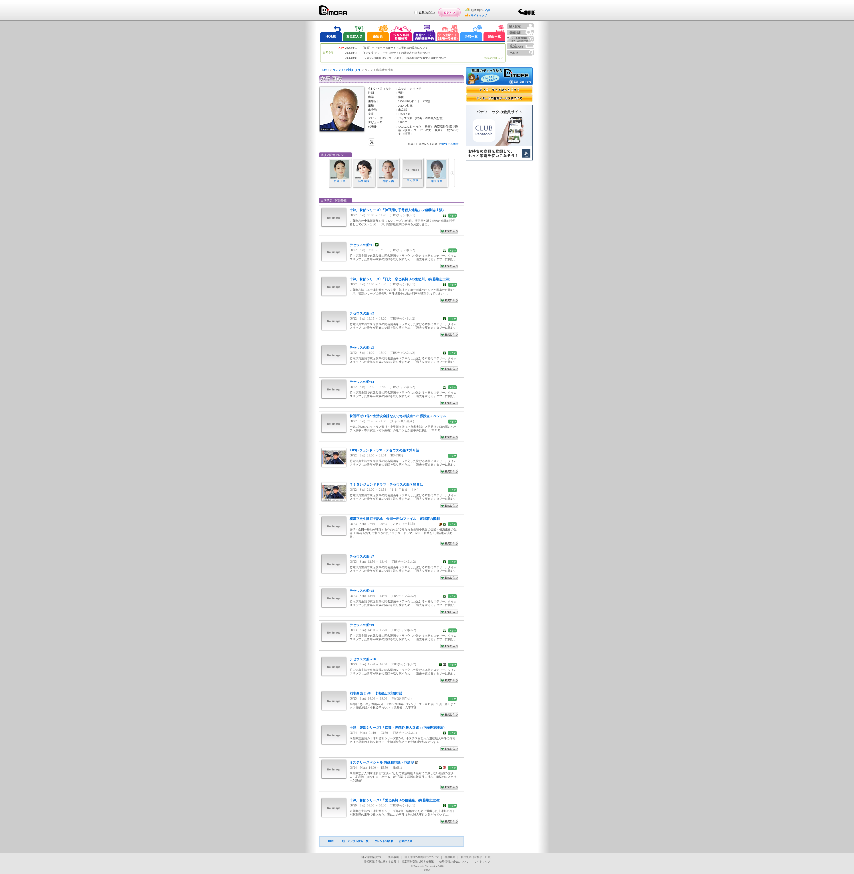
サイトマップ (482, 861)
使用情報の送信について (454, 861)
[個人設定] (520, 26)
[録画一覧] (494, 33)
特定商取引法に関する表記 (418, 861)
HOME (325, 70)
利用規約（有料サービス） (477, 857)
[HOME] (331, 33)
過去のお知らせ (493, 58)
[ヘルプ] (520, 53)
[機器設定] (520, 32)
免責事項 (393, 857)
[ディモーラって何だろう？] (499, 90)
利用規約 (450, 857)
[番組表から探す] (378, 33)
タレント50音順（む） (347, 70)
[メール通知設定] (520, 39)
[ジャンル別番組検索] (401, 33)
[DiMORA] (333, 11)
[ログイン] (449, 12)
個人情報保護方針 (372, 857)
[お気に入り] (354, 33)
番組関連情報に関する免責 (380, 861)
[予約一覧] (471, 33)
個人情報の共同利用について (421, 857)
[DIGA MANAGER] (520, 46)
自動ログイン (427, 12)
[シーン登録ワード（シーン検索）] (448, 33)
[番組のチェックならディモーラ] (499, 76)
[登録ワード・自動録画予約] (424, 33)
